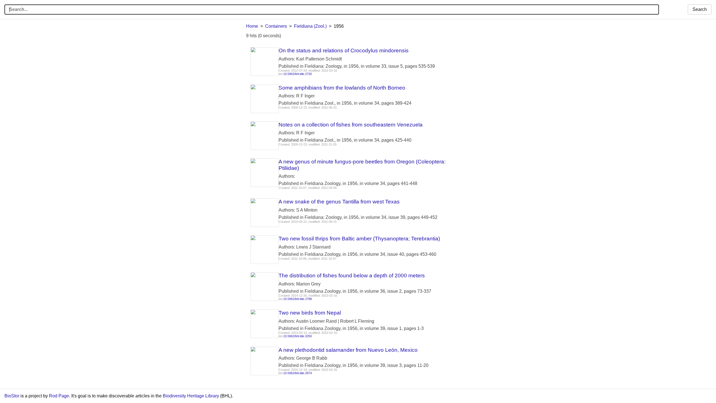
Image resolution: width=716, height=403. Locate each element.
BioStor (11, 395)
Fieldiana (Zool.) (310, 26)
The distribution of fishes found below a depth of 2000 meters (352, 275)
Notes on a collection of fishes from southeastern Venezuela (351, 125)
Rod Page (59, 395)
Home (252, 26)
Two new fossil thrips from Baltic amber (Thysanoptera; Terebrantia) (359, 239)
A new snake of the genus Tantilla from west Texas (339, 202)
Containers (276, 26)
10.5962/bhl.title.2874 (297, 373)
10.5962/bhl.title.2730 (297, 74)
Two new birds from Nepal (310, 313)
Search (700, 9)
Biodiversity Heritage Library (191, 395)
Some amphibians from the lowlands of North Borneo (342, 88)
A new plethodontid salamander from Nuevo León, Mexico (348, 350)
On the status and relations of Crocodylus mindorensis (344, 50)
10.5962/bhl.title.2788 (297, 299)
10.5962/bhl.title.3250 (297, 336)
